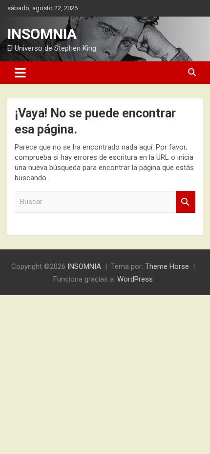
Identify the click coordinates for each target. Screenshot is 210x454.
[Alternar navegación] (20, 72)
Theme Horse (167, 266)
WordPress (135, 279)
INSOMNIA (42, 33)
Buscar (185, 202)
